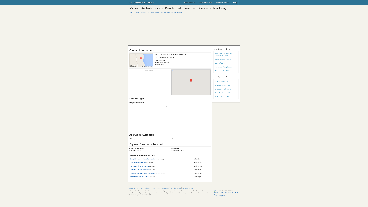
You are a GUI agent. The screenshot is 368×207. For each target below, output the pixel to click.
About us (132, 188)
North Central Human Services (139, 166)
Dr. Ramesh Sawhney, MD (223, 89)
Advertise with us (187, 188)
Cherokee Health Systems (223, 59)
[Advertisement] (184, 30)
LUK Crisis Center (144, 173)
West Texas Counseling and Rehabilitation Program (223, 54)
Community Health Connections (140, 169)
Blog (235, 2)
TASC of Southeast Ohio (222, 71)
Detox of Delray (220, 63)
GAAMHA (138, 162)
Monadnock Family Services (223, 67)
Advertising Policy (167, 188)
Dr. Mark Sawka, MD (221, 81)
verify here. (222, 196)
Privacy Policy (156, 188)
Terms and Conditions (143, 188)
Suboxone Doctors (222, 2)
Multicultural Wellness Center (139, 177)
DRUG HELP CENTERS (140, 2)
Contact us (177, 188)
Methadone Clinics (205, 2)
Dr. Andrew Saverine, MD (223, 93)
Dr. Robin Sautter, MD (222, 97)
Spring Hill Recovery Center (143, 159)
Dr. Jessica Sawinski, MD (222, 85)
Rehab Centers (189, 2)
